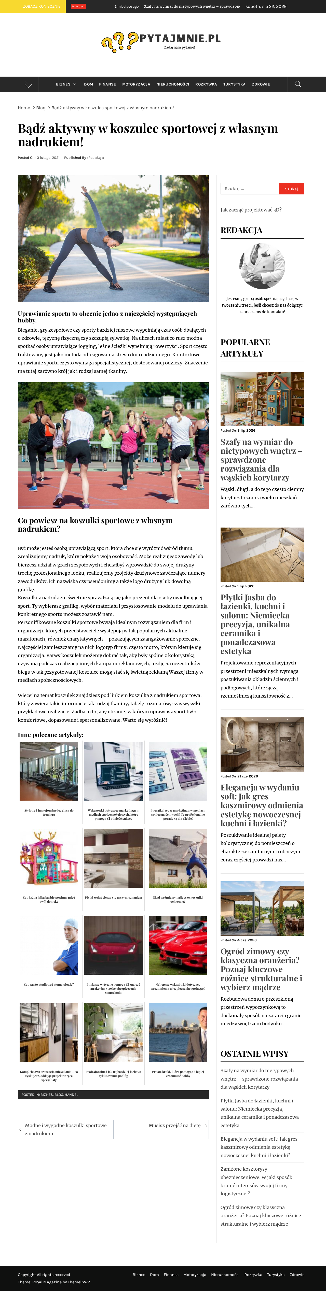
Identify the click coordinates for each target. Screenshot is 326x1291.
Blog (59, 1095)
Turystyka (234, 84)
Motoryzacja (136, 84)
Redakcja (96, 157)
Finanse (107, 84)
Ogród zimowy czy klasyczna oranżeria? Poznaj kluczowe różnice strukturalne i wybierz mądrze (261, 968)
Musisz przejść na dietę (175, 1125)
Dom (88, 84)
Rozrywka (206, 84)
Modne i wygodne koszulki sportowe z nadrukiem (66, 1130)
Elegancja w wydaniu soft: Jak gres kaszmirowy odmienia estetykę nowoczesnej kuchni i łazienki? (262, 805)
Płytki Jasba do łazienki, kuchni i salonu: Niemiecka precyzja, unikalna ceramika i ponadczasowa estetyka (255, 623)
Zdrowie (261, 84)
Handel (71, 1095)
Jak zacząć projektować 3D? (251, 210)
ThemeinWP (79, 1282)
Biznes (63, 84)
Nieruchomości (172, 84)
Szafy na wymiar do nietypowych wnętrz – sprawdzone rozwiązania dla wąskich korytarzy (155, 6)
